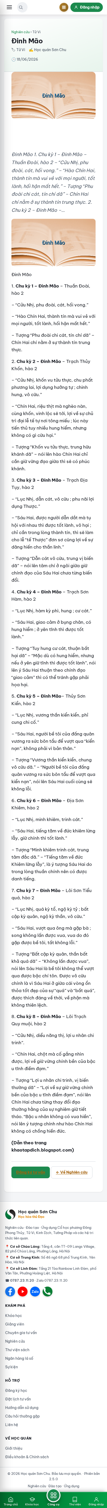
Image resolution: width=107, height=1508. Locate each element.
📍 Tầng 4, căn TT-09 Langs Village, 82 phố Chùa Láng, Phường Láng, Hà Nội (50, 1248)
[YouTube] (23, 1291)
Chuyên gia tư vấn (21, 1332)
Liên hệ (11, 1424)
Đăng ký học (16, 1390)
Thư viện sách (17, 1350)
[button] (20, 7)
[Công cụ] (63, 7)
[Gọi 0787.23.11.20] (47, 1291)
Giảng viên (14, 1324)
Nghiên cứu (20, 32)
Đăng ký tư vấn (30, 1172)
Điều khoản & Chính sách (27, 1457)
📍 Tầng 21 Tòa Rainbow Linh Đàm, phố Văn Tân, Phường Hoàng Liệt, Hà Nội (50, 1270)
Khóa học (13, 1315)
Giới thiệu (13, 1448)
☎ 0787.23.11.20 (19, 1280)
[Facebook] (10, 1291)
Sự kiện (11, 1367)
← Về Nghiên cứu (72, 1172)
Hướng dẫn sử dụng (21, 1407)
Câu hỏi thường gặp (22, 1416)
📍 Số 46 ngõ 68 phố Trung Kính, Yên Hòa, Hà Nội (50, 1259)
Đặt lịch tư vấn (18, 1399)
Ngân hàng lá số (19, 1358)
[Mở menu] (9, 7)
